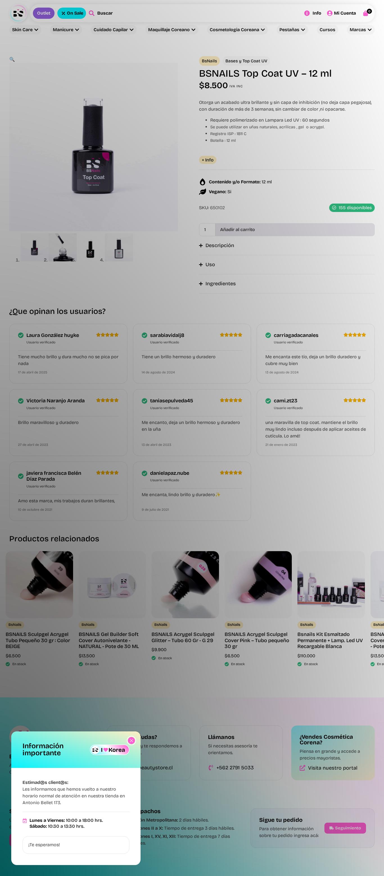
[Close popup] (131, 740)
